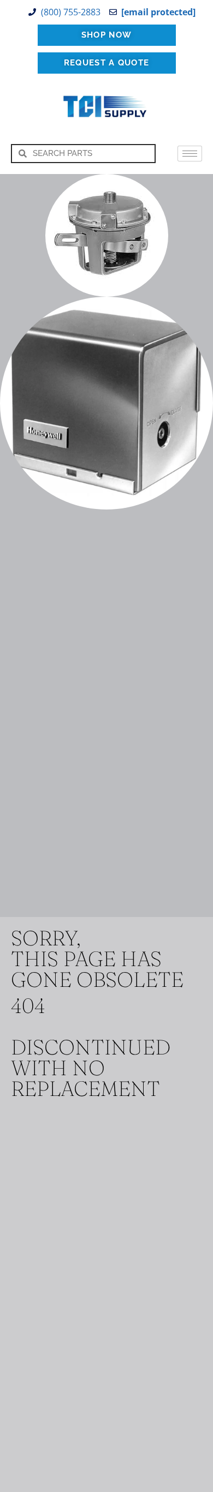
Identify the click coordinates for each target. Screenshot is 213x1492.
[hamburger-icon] (189, 153)
